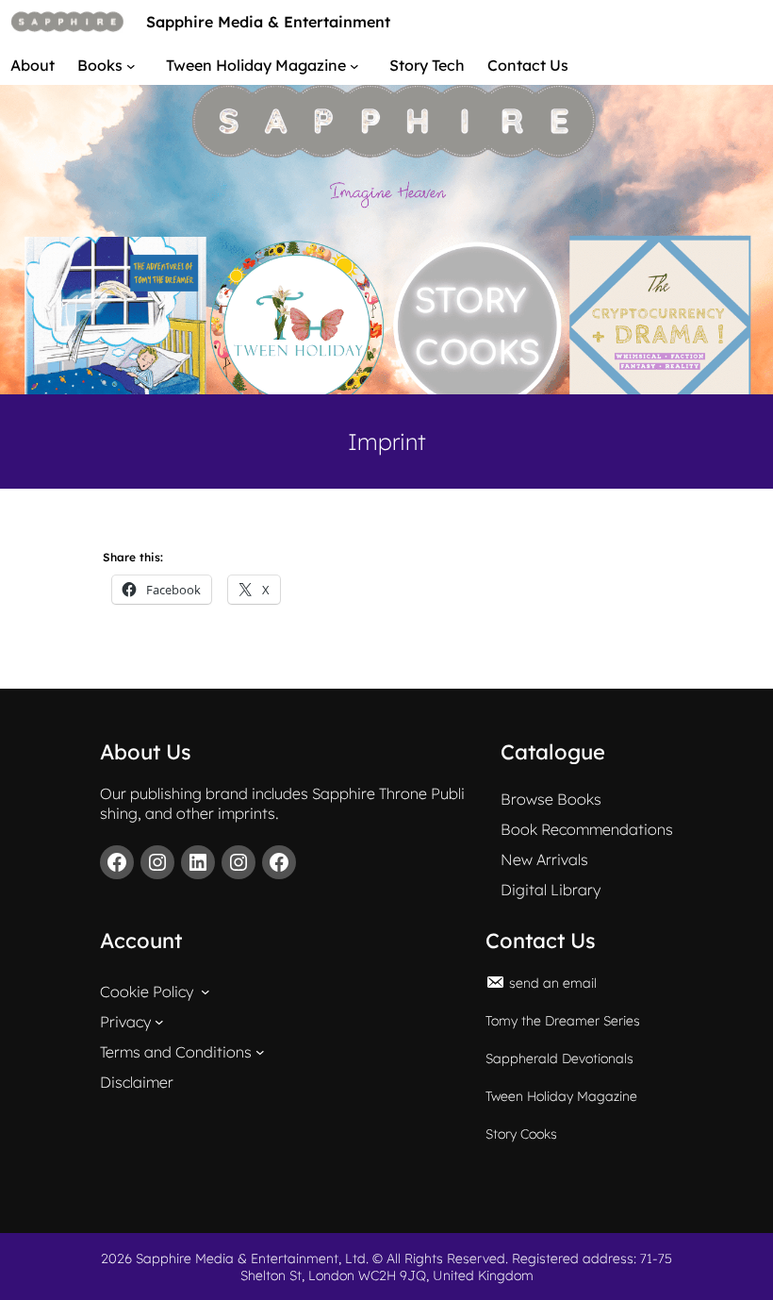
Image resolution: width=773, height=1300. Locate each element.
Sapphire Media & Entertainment (268, 21)
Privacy (125, 1021)
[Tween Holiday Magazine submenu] (358, 65)
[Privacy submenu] (159, 1021)
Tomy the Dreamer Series (562, 1020)
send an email (553, 983)
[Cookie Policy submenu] (205, 991)
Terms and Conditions (176, 1051)
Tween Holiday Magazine (561, 1096)
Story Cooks (521, 1133)
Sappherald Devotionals (559, 1058)
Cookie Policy (146, 991)
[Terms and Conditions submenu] (260, 1052)
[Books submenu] (134, 65)
